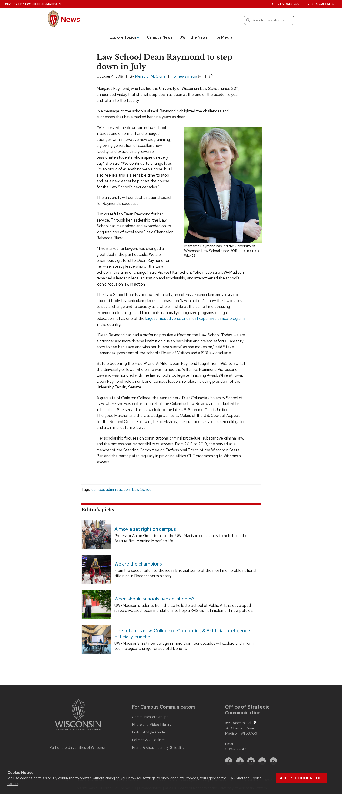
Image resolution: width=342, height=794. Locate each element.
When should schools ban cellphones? (154, 599)
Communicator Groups (150, 717)
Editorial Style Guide (148, 732)
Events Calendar (320, 4)
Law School (142, 489)
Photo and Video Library (151, 724)
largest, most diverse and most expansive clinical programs (195, 318)
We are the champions (138, 564)
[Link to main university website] (78, 715)
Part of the (78, 747)
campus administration (110, 489)
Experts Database (285, 4)
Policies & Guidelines (149, 740)
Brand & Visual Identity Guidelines (159, 747)
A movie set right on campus (145, 529)
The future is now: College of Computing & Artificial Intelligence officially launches (182, 633)
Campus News (159, 37)
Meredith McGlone (150, 76)
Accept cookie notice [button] (301, 778)
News (70, 19)
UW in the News (193, 37)
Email (229, 743)
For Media (223, 37)
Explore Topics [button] (123, 37)
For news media (185, 76)
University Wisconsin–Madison (32, 4)
